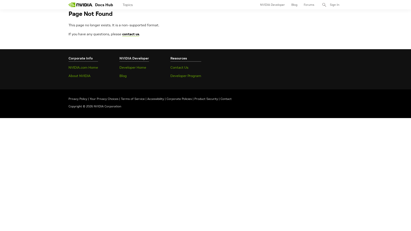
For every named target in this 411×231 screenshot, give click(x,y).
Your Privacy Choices (104, 99)
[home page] (80, 4)
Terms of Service (133, 99)
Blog (294, 5)
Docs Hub (104, 4)
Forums (309, 5)
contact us (130, 34)
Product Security (206, 99)
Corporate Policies (179, 99)
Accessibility (155, 99)
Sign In (334, 5)
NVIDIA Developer (272, 5)
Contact (226, 99)
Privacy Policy (78, 99)
